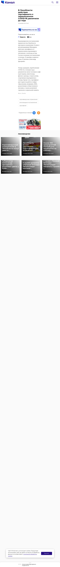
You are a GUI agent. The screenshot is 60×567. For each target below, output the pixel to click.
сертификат (23, 105)
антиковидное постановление (28, 102)
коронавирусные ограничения (28, 99)
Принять (46, 553)
